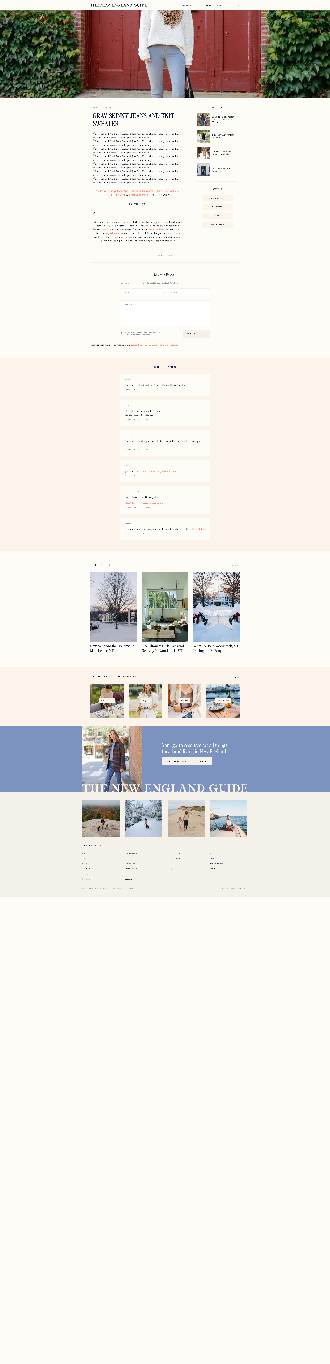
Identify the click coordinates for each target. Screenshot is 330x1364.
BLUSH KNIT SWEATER (139, 191)
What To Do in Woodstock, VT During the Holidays (216, 648)
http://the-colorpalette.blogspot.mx (144, 502)
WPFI (246, 888)
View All (236, 565)
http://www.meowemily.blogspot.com (156, 471)
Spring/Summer (217, 224)
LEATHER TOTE (115, 195)
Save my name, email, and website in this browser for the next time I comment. (147, 334)
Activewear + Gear (217, 198)
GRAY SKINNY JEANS (109, 191)
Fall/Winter (217, 207)
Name (126, 292)
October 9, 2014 (133, 390)
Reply (147, 390)
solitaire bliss (197, 529)
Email (173, 292)
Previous (161, 255)
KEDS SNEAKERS (167, 191)
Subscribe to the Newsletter (187, 761)
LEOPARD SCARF (139, 195)
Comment (127, 304)
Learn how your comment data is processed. (154, 344)
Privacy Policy (117, 888)
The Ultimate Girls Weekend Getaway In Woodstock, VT (163, 648)
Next (171, 255)
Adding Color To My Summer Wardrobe (221, 153)
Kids (217, 216)
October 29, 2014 (134, 508)
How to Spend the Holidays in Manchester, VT (112, 648)
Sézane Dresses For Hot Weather (223, 136)
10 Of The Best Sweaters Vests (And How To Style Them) (223, 119)
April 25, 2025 (132, 534)
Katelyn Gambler (235, 888)
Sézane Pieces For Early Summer (223, 169)
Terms (131, 888)
